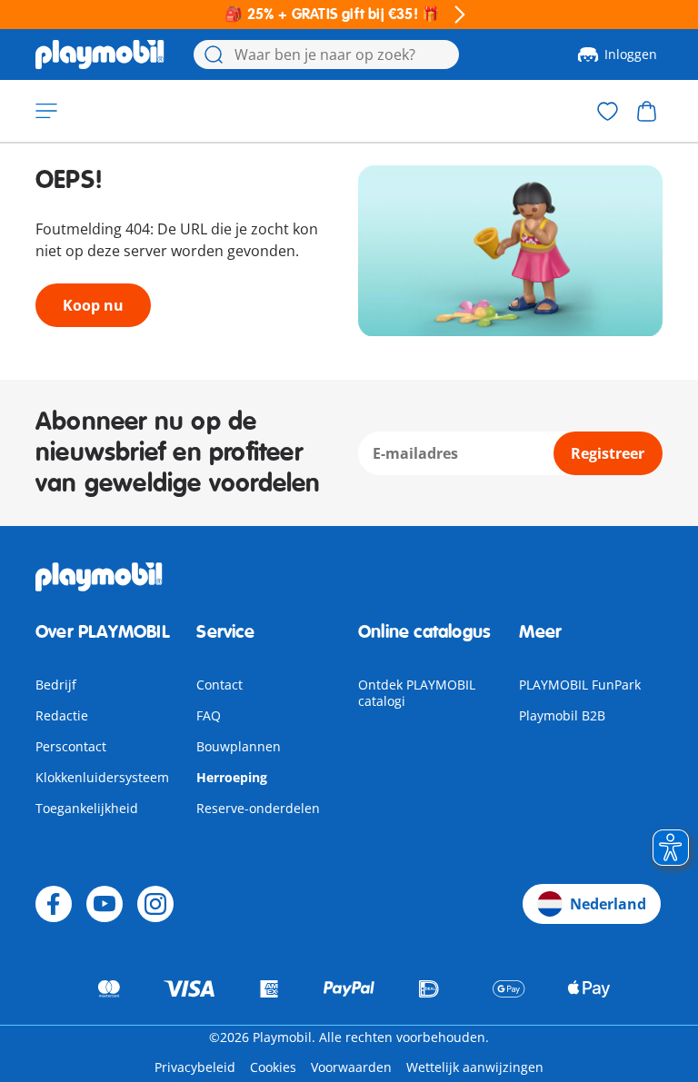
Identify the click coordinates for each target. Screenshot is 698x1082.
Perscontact (70, 746)
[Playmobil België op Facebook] (53, 904)
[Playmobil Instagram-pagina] (155, 904)
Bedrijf (55, 684)
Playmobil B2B (562, 715)
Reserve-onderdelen (258, 808)
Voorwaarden (351, 1067)
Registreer (607, 453)
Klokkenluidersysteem (102, 777)
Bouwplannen (238, 746)
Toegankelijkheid (86, 808)
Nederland (608, 904)
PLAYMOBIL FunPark (580, 684)
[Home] (100, 54)
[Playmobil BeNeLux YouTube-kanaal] (104, 904)
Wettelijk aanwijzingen (474, 1067)
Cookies (273, 1067)
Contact (219, 684)
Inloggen (630, 54)
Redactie (61, 715)
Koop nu (93, 305)
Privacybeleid (195, 1067)
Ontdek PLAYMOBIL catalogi (416, 693)
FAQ (208, 715)
